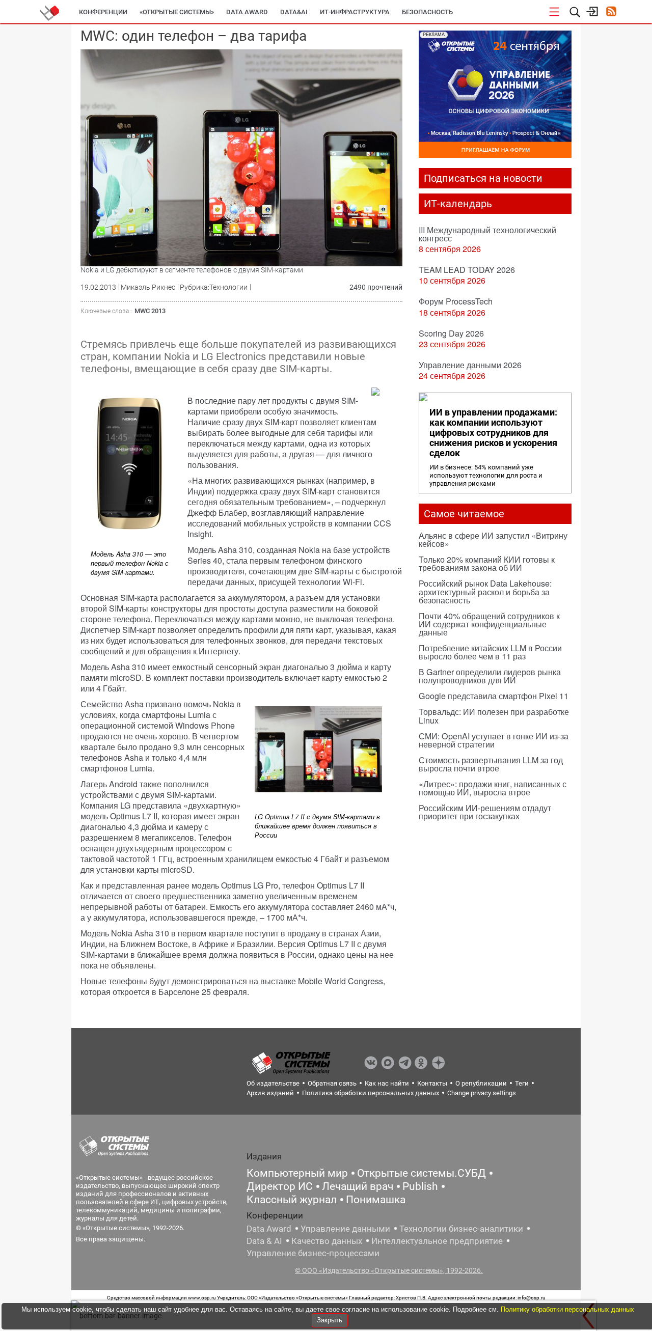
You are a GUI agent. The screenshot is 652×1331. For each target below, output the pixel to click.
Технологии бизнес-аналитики (461, 1229)
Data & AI (264, 1241)
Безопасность (427, 12)
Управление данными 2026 (470, 365)
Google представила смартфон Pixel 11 (493, 696)
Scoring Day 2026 (451, 333)
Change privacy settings (481, 1093)
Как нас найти (387, 1083)
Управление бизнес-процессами (313, 1253)
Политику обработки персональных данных (567, 1309)
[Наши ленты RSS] (611, 12)
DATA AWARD (247, 12)
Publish (420, 1186)
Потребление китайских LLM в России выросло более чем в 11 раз (490, 652)
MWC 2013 (150, 311)
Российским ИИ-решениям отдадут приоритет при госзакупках (485, 812)
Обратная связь (332, 1083)
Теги (522, 1083)
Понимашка (375, 1200)
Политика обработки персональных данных (370, 1093)
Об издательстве (273, 1083)
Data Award (269, 1229)
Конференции (103, 12)
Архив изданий (270, 1093)
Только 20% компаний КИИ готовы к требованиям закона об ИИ (487, 563)
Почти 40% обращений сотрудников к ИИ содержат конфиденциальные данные (489, 624)
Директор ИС (280, 1186)
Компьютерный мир (297, 1173)
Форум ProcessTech (456, 301)
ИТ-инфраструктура (355, 12)
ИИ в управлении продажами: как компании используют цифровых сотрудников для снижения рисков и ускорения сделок (493, 432)
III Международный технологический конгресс (487, 234)
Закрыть (329, 1320)
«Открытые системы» (177, 12)
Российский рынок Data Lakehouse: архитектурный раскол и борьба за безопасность (485, 591)
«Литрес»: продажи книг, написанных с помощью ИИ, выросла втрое (492, 788)
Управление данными (345, 1229)
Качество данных (326, 1241)
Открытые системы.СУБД (421, 1173)
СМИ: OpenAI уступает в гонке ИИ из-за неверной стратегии (493, 740)
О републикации (481, 1083)
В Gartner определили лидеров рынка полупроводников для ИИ (490, 676)
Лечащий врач (357, 1186)
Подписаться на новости (483, 178)
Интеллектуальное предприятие (437, 1241)
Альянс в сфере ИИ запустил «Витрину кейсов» (493, 539)
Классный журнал (292, 1200)
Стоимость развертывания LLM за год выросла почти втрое (491, 764)
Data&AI (294, 12)
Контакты (432, 1083)
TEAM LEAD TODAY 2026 (467, 269)
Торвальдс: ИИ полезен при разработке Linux (494, 716)
